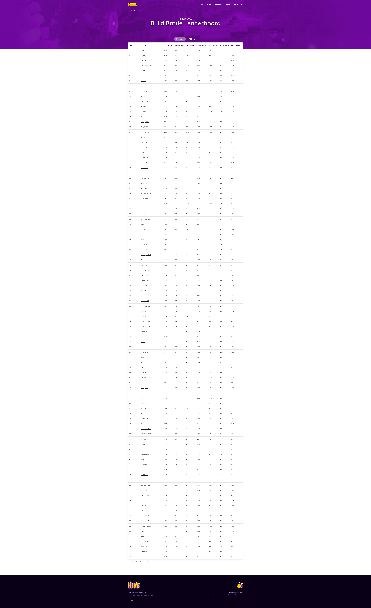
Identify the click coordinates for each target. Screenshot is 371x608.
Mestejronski (144, 311)
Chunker (230, 595)
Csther (143, 55)
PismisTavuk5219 (146, 541)
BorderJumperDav (146, 526)
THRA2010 (144, 367)
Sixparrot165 (144, 163)
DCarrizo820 (145, 285)
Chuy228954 (145, 127)
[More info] (149, 561)
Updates (218, 5)
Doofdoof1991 (145, 280)
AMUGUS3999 (145, 183)
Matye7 (143, 531)
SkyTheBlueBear (146, 209)
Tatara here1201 (146, 270)
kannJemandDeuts (146, 480)
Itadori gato (144, 214)
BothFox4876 (145, 301)
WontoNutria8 (145, 423)
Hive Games (239, 595)
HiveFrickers (144, 50)
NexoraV (143, 234)
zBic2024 (143, 106)
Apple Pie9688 (145, 454)
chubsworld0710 (146, 485)
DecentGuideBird (146, 326)
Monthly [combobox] (179, 39)
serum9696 (144, 188)
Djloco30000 (144, 101)
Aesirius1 (143, 81)
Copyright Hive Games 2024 (137, 592)
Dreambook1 (144, 60)
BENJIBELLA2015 (146, 408)
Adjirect (143, 224)
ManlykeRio (144, 475)
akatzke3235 (144, 147)
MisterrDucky (145, 239)
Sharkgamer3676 (146, 142)
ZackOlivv (144, 229)
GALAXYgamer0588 (146, 65)
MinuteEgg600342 (146, 193)
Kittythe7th (144, 198)
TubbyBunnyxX (145, 331)
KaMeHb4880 (145, 132)
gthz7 (142, 536)
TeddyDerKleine (145, 178)
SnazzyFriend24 (145, 91)
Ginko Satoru (145, 260)
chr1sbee (143, 362)
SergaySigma (144, 352)
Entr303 (143, 505)
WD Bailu (143, 290)
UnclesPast (144, 464)
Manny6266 (144, 388)
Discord (227, 5)
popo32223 (144, 546)
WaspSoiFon (144, 116)
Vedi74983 (144, 444)
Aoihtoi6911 (144, 439)
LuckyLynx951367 (146, 490)
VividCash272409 (146, 306)
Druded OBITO (145, 250)
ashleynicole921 (145, 516)
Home (200, 5)
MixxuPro (143, 459)
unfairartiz (144, 551)
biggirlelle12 (144, 403)
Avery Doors (144, 265)
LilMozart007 (145, 111)
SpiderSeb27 (144, 275)
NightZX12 (144, 152)
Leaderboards (135, 10)
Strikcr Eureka (145, 86)
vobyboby (143, 413)
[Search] (242, 4)
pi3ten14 (143, 449)
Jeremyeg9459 (145, 122)
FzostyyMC (144, 510)
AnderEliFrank (145, 157)
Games (235, 5)
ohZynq (143, 336)
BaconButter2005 (146, 296)
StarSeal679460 (145, 495)
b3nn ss (143, 347)
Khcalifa (143, 70)
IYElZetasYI (144, 316)
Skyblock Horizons (219, 595)
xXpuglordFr (144, 137)
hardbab (143, 203)
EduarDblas (144, 372)
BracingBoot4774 (146, 429)
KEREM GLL (144, 418)
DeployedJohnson (146, 219)
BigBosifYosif (144, 357)
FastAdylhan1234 (146, 521)
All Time (192, 39)
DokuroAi (144, 383)
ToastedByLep (145, 470)
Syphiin (143, 342)
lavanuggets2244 (146, 255)
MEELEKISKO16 (146, 434)
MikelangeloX (144, 76)
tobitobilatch (144, 168)
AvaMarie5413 (145, 244)
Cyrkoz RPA (144, 557)
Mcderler (143, 398)
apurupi (143, 500)
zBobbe (143, 96)
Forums (209, 5)
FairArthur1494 (145, 321)
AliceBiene (144, 173)
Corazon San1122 (146, 393)
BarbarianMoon (145, 377)
